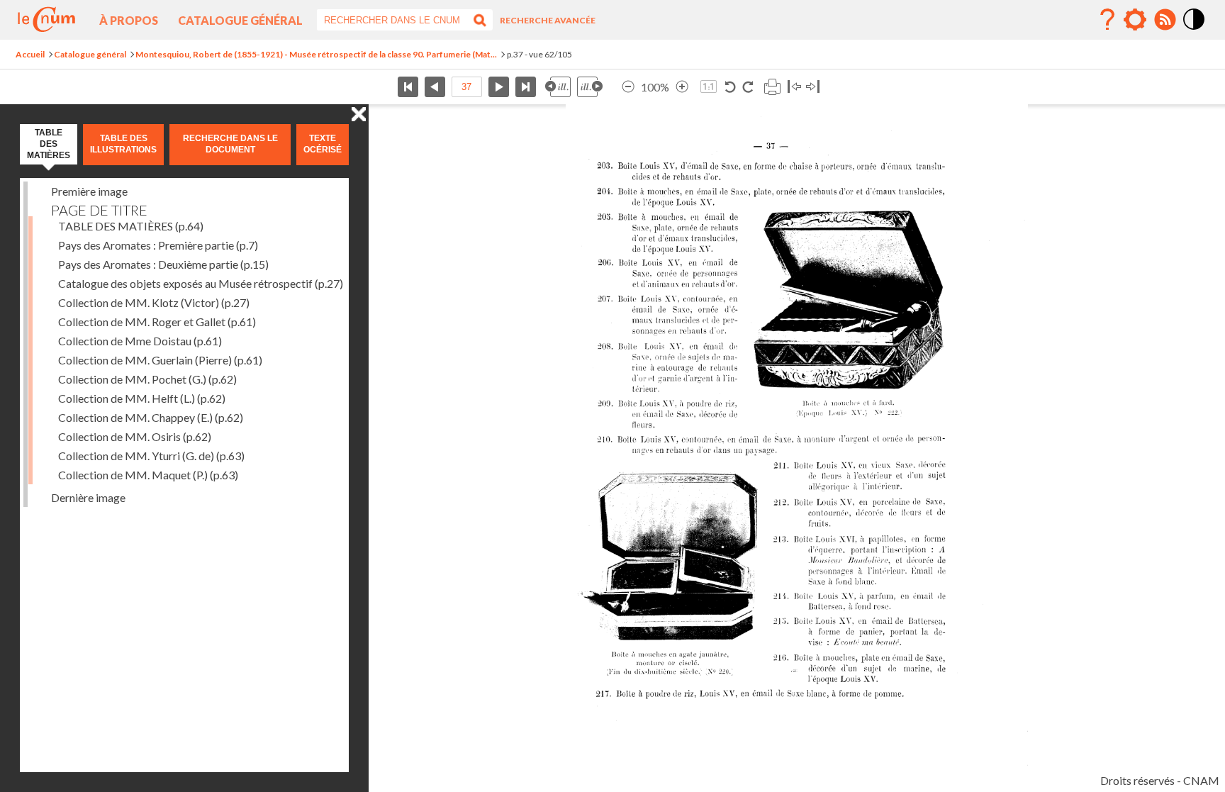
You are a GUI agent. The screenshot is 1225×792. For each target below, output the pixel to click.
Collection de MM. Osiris (134, 436)
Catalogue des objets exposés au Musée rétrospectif (200, 283)
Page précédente (435, 87)
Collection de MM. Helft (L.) (141, 398)
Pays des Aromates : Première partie (158, 245)
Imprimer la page (772, 87)
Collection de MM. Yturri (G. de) (151, 455)
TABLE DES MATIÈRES (130, 226)
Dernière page (525, 87)
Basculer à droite (813, 87)
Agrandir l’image (682, 87)
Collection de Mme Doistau (140, 340)
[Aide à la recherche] (1107, 20)
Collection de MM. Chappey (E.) (150, 417)
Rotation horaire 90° (747, 87)
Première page (408, 87)
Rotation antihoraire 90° (730, 87)
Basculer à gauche (794, 87)
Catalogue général (240, 20)
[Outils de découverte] (1135, 20)
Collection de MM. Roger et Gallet (157, 321)
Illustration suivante (590, 87)
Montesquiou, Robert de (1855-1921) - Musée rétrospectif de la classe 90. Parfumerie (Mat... (316, 54)
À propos (128, 20)
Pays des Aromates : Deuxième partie (163, 264)
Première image (89, 191)
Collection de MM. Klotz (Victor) (154, 302)
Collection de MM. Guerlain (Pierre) (160, 360)
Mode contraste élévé (1194, 30)
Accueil (30, 54)
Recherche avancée (547, 20)
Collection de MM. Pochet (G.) (147, 379)
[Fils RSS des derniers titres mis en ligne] (1164, 20)
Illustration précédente (558, 87)
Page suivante (498, 87)
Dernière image (88, 497)
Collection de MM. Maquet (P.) (148, 474)
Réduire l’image (628, 87)
